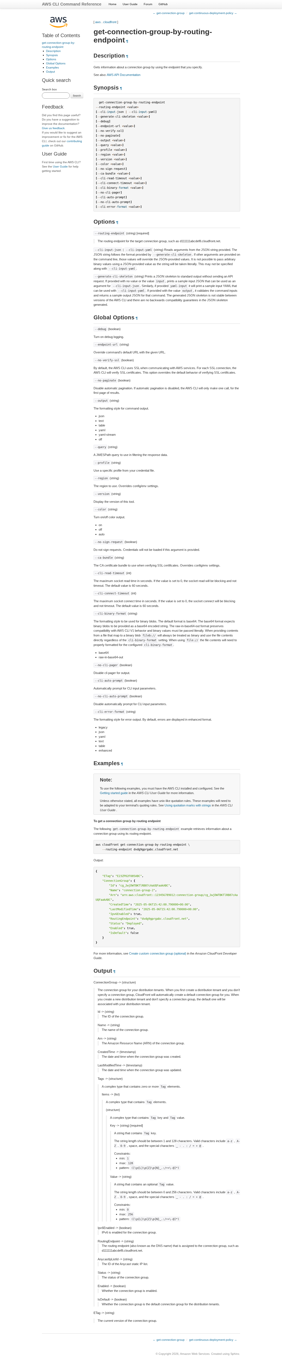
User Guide (130, 4)
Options (51, 59)
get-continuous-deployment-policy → (213, 13)
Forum (148, 4)
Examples (52, 67)
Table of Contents (61, 35)
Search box (49, 89)
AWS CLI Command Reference (71, 4)
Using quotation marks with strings (188, 805)
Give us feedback (53, 128)
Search (77, 95)
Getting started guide (114, 793)
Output (50, 71)
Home (112, 4)
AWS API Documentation (123, 75)
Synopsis (52, 55)
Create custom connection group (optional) (157, 953)
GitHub (163, 4)
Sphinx (234, 1353)
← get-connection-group (169, 13)
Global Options (55, 63)
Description (53, 51)
